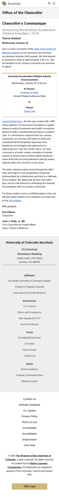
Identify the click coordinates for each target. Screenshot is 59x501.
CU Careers (29, 306)
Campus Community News (29, 375)
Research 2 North (30, 92)
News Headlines (29, 369)
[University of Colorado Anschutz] (11, 4)
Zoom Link (29, 111)
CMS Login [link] (30, 486)
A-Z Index (30, 344)
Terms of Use (29, 422)
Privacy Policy (29, 416)
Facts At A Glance (30, 324)
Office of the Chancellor (22, 13)
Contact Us (29, 356)
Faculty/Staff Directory (29, 338)
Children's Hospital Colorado (29, 287)
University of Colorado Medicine (29, 293)
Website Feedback (29, 404)
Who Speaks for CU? (29, 318)
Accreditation (29, 433)
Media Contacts (30, 381)
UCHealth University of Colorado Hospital (29, 281)
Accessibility (29, 427)
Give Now (29, 445)
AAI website (15, 200)
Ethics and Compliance (29, 312)
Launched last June (12, 121)
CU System (29, 410)
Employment (29, 439)
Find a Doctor (29, 350)
